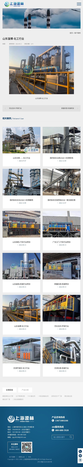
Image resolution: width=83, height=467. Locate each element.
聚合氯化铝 (68, 396)
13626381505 (16, 429)
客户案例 (77, 33)
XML (29, 457)
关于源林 (12, 457)
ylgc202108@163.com (19, 437)
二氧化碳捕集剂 (18, 399)
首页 (71, 33)
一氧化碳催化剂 (43, 396)
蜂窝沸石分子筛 (7, 396)
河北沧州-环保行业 (15, 108)
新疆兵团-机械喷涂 (67, 108)
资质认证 (22, 457)
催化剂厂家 (6, 399)
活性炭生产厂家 (56, 396)
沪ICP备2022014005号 (45, 462)
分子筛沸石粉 (20, 396)
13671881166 (16, 432)
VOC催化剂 (31, 396)
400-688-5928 (21, 435)
